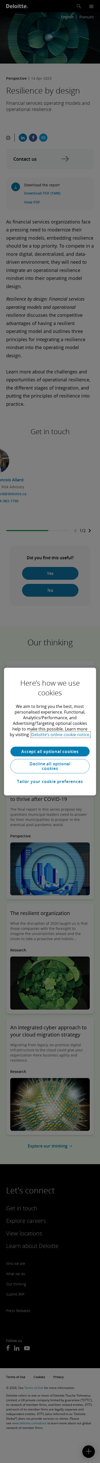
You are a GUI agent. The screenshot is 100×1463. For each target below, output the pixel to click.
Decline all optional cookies (50, 766)
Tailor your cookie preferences (50, 781)
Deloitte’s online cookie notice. (60, 734)
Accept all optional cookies (50, 751)
